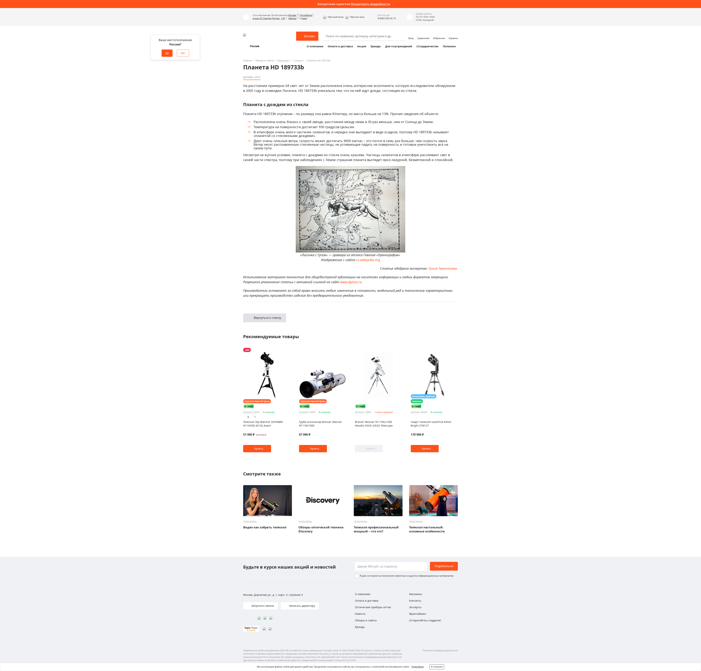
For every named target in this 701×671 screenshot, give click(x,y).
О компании (315, 46)
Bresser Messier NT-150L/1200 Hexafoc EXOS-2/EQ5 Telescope (374, 423)
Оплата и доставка (340, 46)
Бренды (376, 46)
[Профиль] (411, 34)
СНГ (283, 18)
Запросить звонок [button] (262, 605)
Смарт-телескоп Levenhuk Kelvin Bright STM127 (431, 423)
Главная (247, 60)
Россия (254, 46)
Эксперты (415, 607)
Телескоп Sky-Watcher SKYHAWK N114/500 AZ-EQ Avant (263, 423)
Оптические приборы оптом (373, 607)
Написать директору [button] (301, 605)
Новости (360, 613)
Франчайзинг (417, 613)
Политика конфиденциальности (440, 650)
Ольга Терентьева (442, 268)
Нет (183, 53)
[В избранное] (284, 350)
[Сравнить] (288, 350)
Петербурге (306, 15)
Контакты (415, 600)
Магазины (415, 594)
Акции (361, 46)
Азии (304, 18)
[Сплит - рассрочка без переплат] (248, 406)
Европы (292, 18)
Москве (292, 15)
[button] (333, 17)
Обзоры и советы (264, 60)
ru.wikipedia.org (368, 260)
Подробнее (417, 666)
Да (167, 53)
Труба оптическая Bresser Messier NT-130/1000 (320, 423)
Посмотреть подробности (370, 4)
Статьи (298, 60)
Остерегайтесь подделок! (425, 620)
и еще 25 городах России (266, 18)
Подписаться (443, 566)
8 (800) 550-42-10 (387, 18)
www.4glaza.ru (351, 282)
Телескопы (283, 60)
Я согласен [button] (437, 666)
